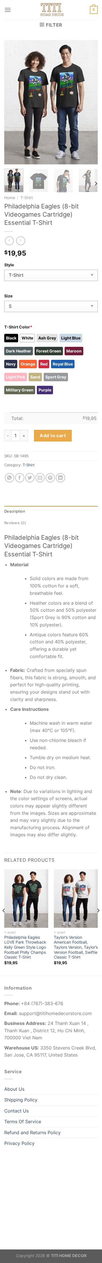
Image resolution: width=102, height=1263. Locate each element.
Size (8, 295)
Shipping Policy (20, 1100)
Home (9, 197)
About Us (14, 1089)
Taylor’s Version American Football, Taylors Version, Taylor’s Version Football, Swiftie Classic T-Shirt (76, 947)
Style (9, 264)
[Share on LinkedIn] (60, 477)
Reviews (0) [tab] (15, 523)
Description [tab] (14, 511)
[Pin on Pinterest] (50, 477)
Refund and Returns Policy (32, 1132)
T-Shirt (26, 197)
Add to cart (53, 435)
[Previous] (13, 102)
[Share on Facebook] (19, 477)
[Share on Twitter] (30, 477)
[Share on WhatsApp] (9, 477)
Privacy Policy (19, 1143)
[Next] (89, 102)
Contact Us (16, 1111)
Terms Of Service (22, 1121)
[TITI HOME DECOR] (51, 10)
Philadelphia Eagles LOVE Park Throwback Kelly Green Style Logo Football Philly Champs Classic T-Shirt (25, 947)
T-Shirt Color (18, 327)
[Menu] (7, 10)
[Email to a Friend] (40, 477)
